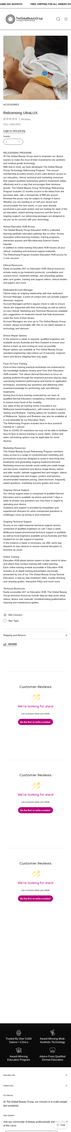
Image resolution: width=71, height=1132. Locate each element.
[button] (58, 19)
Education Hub (9, 1075)
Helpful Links (8, 1086)
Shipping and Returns (14, 635)
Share (12, 644)
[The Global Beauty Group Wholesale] (24, 19)
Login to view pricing (14, 130)
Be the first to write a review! (35, 722)
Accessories (11, 104)
